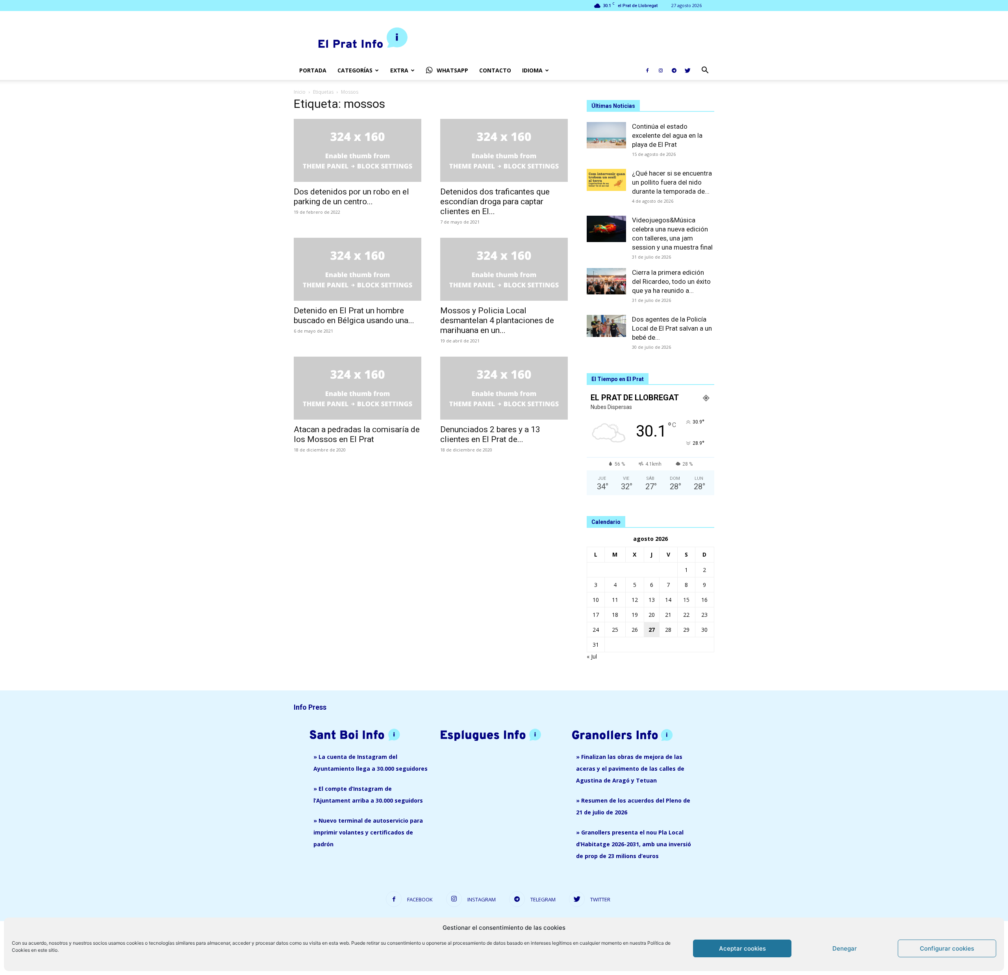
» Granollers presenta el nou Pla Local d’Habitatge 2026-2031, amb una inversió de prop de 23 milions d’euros (633, 844)
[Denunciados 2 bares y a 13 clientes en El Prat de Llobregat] (504, 388)
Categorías (354, 70)
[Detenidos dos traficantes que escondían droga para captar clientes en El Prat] (504, 150)
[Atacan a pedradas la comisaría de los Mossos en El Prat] (357, 388)
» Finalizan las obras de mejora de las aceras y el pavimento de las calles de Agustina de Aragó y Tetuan (630, 768)
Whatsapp (452, 70)
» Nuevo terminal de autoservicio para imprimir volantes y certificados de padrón (368, 832)
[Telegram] (674, 70)
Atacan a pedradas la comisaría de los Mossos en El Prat (357, 434)
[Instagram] (661, 70)
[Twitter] (687, 70)
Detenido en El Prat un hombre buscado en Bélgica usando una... (354, 315)
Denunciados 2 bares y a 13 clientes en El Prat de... (490, 434)
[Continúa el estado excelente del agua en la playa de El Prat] (606, 135)
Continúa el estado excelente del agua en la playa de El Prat (667, 135)
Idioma (532, 70)
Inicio (300, 92)
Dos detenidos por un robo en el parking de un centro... (351, 196)
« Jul (592, 656)
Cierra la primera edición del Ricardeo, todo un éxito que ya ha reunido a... (671, 281)
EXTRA (399, 70)
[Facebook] (647, 70)
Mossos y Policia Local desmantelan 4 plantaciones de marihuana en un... (497, 320)
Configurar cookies (947, 948)
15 (686, 599)
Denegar (844, 948)
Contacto (495, 70)
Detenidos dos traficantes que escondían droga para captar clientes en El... (495, 201)
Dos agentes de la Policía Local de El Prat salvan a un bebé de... (672, 328)
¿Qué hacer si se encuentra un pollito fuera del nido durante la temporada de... (672, 182)
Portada (312, 70)
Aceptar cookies (742, 948)
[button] (704, 71)
